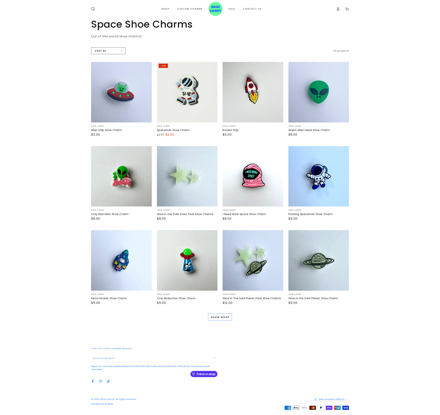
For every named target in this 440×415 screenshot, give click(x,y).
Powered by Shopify (102, 404)
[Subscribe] (215, 358)
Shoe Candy (107, 399)
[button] (93, 9)
